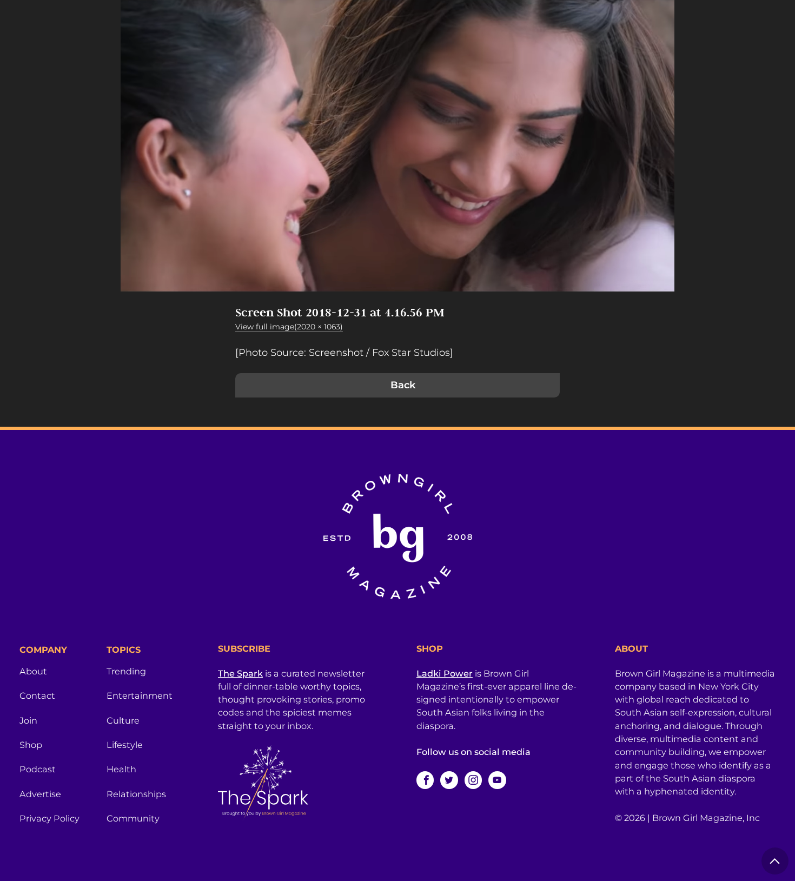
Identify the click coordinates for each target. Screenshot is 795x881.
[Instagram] (473, 780)
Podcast (37, 769)
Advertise (40, 794)
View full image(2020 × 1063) (289, 327)
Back (402, 385)
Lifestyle (125, 744)
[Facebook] (425, 780)
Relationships (136, 794)
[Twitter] (449, 780)
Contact (37, 695)
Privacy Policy (49, 818)
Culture (123, 720)
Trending (126, 671)
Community (133, 818)
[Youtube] (497, 780)
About (33, 671)
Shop (30, 744)
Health (121, 769)
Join (28, 720)
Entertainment (140, 695)
